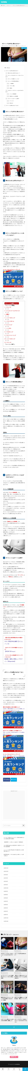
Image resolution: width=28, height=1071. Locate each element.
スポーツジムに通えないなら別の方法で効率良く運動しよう (7, 1020)
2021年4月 (6, 881)
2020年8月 (6, 894)
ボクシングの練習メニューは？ (12, 78)
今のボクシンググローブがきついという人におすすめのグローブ (7, 955)
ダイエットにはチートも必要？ (12, 98)
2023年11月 (6, 868)
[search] (23, 825)
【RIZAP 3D (8, 651)
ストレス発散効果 (11, 93)
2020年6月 (6, 897)
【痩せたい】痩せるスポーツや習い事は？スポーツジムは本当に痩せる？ (21, 977)
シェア (8, 1070)
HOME (3, 5)
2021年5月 (6, 878)
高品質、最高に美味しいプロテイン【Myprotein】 (14, 756)
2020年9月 (6, 891)
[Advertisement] (14, 25)
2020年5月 (6, 901)
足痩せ (9, 88)
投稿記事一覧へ (14, 1056)
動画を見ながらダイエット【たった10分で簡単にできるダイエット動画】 (7, 999)
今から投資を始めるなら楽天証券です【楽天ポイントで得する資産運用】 (14, 846)
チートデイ (10, 100)
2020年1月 (6, 914)
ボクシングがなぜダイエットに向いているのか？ (14, 76)
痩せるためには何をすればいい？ (13, 73)
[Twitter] (14, 780)
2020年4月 (6, 904)
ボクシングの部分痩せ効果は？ (12, 81)
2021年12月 (6, 871)
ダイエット (9, 5)
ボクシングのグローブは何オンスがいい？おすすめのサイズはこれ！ (21, 1020)
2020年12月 (6, 887)
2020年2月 (6, 911)
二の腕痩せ (10, 83)
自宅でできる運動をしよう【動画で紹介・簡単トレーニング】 (21, 998)
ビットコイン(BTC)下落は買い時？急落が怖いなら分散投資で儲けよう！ (14, 850)
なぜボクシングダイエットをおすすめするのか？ (14, 91)
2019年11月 (6, 917)
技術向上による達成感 (12, 96)
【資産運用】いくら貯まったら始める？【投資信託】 (13, 842)
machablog (4, 2)
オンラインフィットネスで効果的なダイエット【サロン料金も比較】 (7, 977)
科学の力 (10, 103)
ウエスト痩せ (11, 85)
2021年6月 (6, 874)
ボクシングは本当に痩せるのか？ (19, 5)
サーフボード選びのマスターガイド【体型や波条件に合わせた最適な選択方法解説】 (14, 838)
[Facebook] (6, 780)
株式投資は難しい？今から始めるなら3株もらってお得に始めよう (14, 855)
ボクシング (24, 45)
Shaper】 (14, 651)
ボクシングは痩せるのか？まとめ (11, 105)
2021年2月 (6, 884)
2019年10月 (6, 921)
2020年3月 (6, 907)
